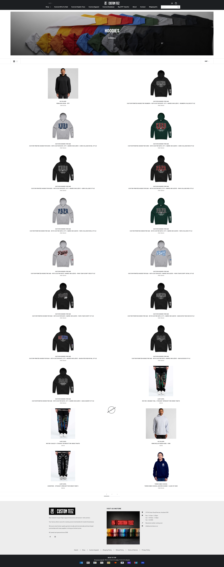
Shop (47, 7)
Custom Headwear (108, 7)
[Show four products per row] (17, 61)
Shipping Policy (107, 550)
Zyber (117, 560)
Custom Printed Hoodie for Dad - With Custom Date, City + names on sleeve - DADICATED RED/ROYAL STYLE (63, 358)
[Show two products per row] (14, 61)
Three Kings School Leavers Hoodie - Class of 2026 (161, 486)
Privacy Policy (146, 550)
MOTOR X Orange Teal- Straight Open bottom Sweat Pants (161, 401)
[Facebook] (50, 537)
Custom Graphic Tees (78, 7)
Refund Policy (120, 550)
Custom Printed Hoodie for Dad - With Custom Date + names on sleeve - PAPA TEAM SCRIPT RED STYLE (63, 273)
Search (76, 550)
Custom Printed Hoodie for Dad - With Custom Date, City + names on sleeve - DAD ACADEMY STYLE (63, 401)
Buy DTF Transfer (123, 7)
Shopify (128, 560)
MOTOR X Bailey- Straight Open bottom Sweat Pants (63, 443)
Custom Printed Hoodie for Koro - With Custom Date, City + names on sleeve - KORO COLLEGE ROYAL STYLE (63, 145)
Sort (206, 61)
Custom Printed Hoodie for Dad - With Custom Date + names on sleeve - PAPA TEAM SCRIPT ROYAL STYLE (161, 273)
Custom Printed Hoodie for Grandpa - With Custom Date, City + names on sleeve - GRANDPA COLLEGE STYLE (161, 103)
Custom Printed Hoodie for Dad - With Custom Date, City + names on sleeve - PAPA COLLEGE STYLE (161, 231)
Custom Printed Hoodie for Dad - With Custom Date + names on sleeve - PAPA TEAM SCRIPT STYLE (63, 316)
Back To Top (112, 557)
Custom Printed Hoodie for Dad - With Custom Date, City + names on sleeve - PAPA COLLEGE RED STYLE (161, 188)
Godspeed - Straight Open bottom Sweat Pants (63, 486)
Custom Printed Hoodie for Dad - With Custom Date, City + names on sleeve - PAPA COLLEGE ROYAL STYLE (63, 231)
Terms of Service (133, 550)
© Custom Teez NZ (99, 560)
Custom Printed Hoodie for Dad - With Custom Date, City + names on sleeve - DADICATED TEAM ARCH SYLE (161, 316)
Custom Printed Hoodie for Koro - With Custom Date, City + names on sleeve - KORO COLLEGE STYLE (63, 188)
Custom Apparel (94, 7)
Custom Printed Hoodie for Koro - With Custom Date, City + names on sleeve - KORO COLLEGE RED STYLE (161, 145)
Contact (143, 7)
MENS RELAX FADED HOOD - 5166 (161, 443)
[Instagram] (55, 537)
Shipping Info (153, 7)
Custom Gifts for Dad (61, 7)
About (135, 7)
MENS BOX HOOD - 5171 (63, 103)
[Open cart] (176, 3)
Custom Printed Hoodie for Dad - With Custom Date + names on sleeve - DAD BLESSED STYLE (161, 358)
